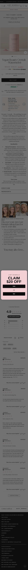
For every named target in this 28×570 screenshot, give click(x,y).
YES (14, 286)
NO (14, 294)
